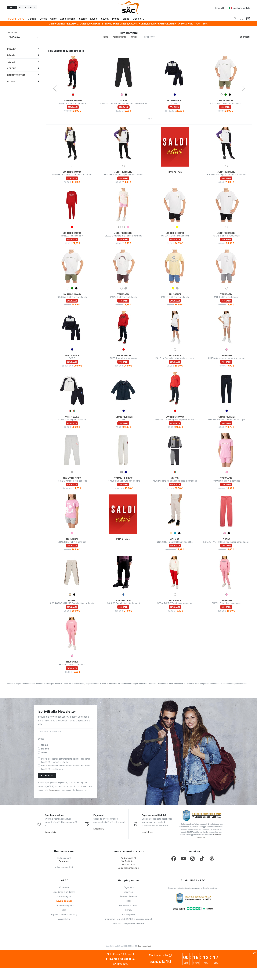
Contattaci (64, 861)
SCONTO (11, 81)
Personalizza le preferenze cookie (128, 923)
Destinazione (241, 7)
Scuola (105, 18)
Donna (43, 18)
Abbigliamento (68, 18)
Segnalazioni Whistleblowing (64, 914)
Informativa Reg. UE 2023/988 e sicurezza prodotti (128, 918)
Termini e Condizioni (128, 905)
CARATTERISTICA (16, 74)
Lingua (219, 7)
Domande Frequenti (64, 905)
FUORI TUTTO (16, 18)
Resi (128, 900)
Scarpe (83, 18)
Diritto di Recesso (128, 896)
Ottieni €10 (138, 18)
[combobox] (23, 37)
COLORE (11, 68)
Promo (115, 18)
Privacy (128, 909)
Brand (126, 18)
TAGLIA (11, 61)
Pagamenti (128, 887)
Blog (64, 909)
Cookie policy (128, 914)
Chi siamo (64, 887)
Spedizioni (128, 891)
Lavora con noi (64, 900)
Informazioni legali (144, 946)
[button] (149, 118)
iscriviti (47, 775)
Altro (44, 752)
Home (105, 36)
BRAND (11, 55)
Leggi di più (50, 831)
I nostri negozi (64, 896)
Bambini (134, 36)
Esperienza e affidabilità (64, 891)
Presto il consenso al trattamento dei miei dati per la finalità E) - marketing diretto (65, 760)
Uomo (53, 18)
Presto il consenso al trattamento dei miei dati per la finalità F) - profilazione (65, 767)
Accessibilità (64, 918)
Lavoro (94, 18)
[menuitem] (23, 49)
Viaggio (32, 18)
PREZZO (11, 48)
